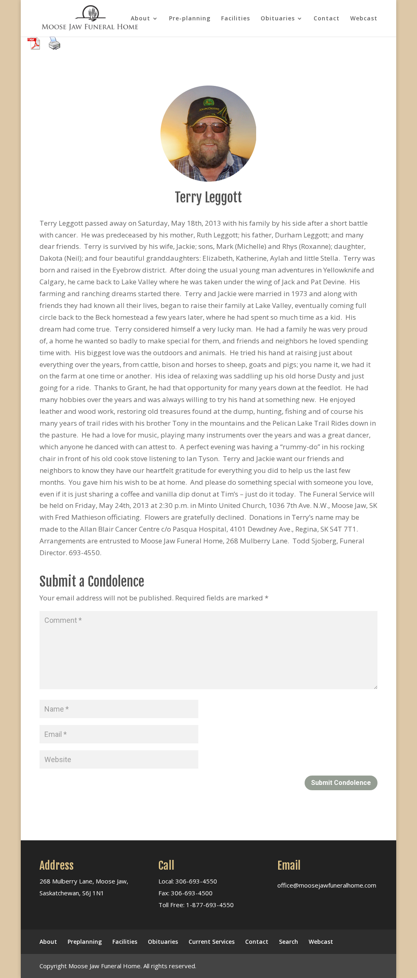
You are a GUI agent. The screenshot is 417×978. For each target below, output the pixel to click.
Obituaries (278, 18)
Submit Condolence (341, 783)
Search (288, 941)
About (140, 18)
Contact (327, 18)
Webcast (363, 18)
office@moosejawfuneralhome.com (326, 885)
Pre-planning (190, 18)
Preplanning (85, 941)
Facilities (235, 18)
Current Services (212, 941)
